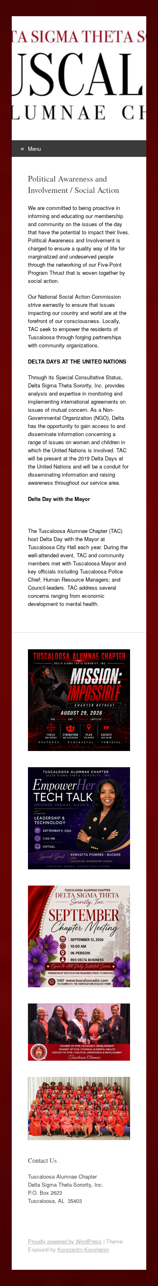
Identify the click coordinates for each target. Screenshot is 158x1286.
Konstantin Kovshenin (83, 1249)
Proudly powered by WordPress (65, 1241)
